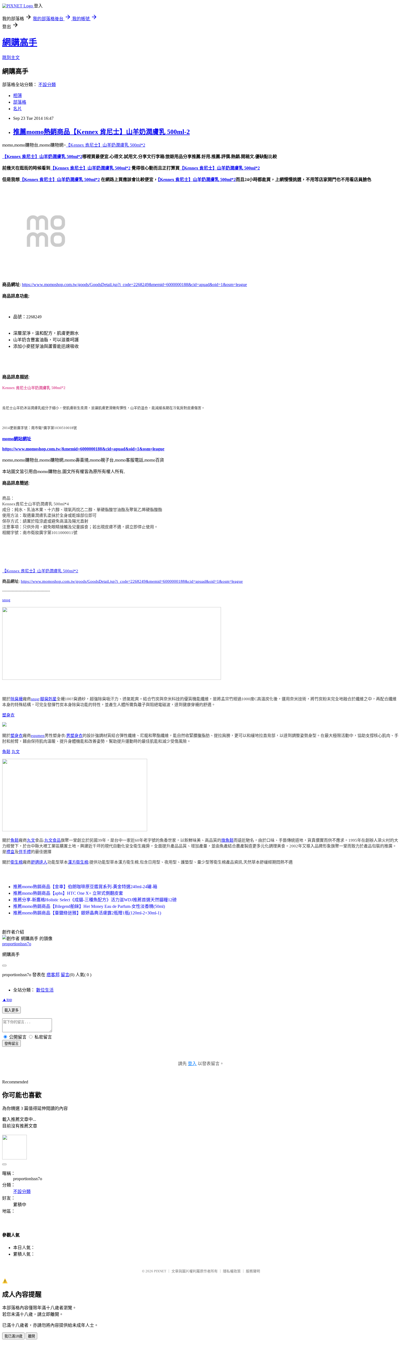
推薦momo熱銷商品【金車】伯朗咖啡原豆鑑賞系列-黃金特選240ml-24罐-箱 (85, 886)
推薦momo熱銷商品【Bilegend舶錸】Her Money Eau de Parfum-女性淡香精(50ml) (89, 906)
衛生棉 (16, 862)
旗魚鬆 (227, 840)
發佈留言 (11, 1044)
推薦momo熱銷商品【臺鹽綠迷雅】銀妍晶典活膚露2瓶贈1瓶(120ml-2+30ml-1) (87, 913)
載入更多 (11, 1010)
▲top (7, 999)
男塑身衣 (74, 735)
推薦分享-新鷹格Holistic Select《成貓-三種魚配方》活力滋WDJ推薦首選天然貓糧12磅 (95, 899)
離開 (31, 1336)
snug (6, 600)
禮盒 (10, 852)
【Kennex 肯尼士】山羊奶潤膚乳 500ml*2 (105, 145)
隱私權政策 (232, 1271)
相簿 (17, 95)
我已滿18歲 (13, 1336)
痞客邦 (53, 974)
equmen (38, 735)
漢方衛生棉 (78, 862)
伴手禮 (25, 852)
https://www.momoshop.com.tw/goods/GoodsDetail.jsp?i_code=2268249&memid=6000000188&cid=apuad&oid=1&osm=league (134, 284)
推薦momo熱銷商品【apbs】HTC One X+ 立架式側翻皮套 (68, 893)
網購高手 (19, 42)
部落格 (19, 102)
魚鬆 (6, 752)
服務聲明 (253, 1271)
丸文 (15, 752)
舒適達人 (39, 862)
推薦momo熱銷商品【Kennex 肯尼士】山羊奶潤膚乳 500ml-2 (101, 131)
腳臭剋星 (48, 699)
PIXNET (160, 1271)
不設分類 (47, 84)
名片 (17, 108)
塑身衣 (8, 715)
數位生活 (45, 990)
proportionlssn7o (16, 943)
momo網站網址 (16, 438)
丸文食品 (52, 840)
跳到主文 (11, 57)
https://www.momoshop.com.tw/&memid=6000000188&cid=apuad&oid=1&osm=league (83, 449)
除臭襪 (16, 699)
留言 (65, 974)
